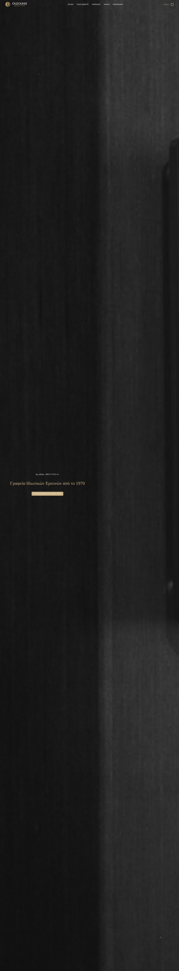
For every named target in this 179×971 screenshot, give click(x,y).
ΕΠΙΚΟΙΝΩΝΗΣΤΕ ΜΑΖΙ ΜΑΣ (47, 494)
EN (168, 4)
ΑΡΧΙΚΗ (70, 4)
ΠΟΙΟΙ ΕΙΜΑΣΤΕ (82, 4)
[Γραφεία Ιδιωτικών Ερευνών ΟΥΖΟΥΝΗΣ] (16, 6)
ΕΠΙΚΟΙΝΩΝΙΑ (118, 4)
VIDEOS (107, 4)
